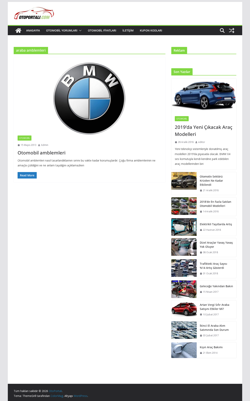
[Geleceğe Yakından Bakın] (184, 289)
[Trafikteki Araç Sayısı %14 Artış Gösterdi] (184, 268)
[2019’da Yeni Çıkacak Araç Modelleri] (203, 95)
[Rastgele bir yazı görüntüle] (231, 30)
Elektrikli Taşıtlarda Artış (216, 224)
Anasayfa (33, 30)
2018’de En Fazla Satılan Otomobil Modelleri (215, 204)
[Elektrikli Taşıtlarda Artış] (184, 227)
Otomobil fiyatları (102, 30)
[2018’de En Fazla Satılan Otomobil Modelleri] (184, 206)
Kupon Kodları (151, 30)
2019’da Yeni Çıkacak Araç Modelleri (203, 130)
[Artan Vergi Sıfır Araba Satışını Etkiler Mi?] (184, 309)
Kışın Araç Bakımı (211, 347)
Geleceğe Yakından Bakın (216, 286)
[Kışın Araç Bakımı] (184, 350)
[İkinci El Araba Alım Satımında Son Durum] (184, 330)
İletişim (128, 30)
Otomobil (24, 138)
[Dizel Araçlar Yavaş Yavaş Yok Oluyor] (184, 247)
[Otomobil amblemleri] (90, 98)
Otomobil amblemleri (41, 152)
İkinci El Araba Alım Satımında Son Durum (214, 328)
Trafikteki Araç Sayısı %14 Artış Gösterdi (213, 266)
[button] (79, 30)
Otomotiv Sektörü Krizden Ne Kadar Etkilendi (211, 181)
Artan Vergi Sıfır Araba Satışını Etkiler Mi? (214, 307)
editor (201, 142)
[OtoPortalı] (18, 30)
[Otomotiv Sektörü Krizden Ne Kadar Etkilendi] (184, 183)
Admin (44, 145)
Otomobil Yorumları (61, 30)
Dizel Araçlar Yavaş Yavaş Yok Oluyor (216, 244)
